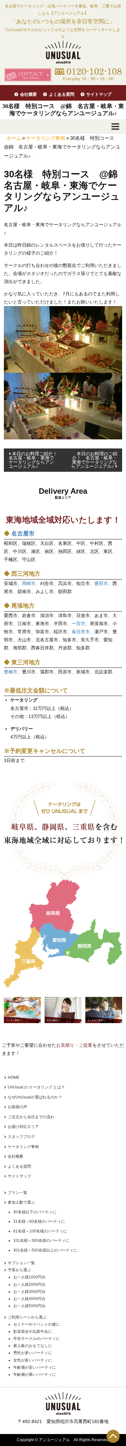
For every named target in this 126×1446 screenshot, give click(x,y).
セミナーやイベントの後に (36, 1324)
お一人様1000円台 (29, 1277)
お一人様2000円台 (29, 1284)
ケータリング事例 (45, 138)
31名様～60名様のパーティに (39, 1221)
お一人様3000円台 (29, 1291)
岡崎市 (29, 583)
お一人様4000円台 (29, 1299)
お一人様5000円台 (29, 1306)
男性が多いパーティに (32, 1353)
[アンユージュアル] (63, 52)
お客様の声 (17, 1107)
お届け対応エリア (23, 1126)
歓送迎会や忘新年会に (32, 1331)
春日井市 (81, 631)
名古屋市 (23, 533)
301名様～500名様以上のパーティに (45, 1250)
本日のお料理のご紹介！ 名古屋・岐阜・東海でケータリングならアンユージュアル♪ (94, 460)
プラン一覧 (17, 1192)
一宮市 (78, 623)
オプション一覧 (21, 1263)
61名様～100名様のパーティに (40, 1231)
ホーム (13, 138)
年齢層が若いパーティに (34, 1367)
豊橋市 (10, 671)
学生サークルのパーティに (36, 1338)
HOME (13, 1077)
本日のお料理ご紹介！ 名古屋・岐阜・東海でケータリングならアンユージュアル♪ (35, 460)
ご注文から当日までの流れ (31, 1117)
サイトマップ (98, 94)
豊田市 (101, 583)
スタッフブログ (21, 1136)
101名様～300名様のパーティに (41, 1240)
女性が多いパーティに (32, 1360)
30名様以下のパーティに (35, 1212)
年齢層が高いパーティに (34, 1374)
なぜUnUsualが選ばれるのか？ (35, 1097)
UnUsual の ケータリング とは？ (36, 1087)
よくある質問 (61, 94)
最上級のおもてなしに (32, 1345)
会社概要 (28, 94)
